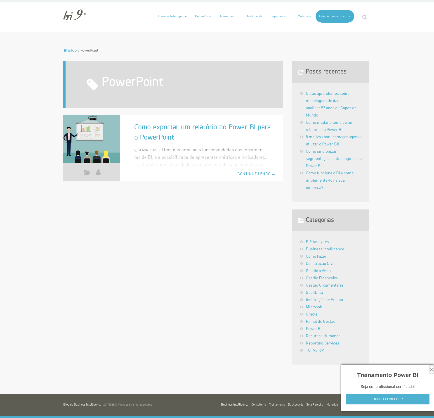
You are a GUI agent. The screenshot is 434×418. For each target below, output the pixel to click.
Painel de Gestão (320, 322)
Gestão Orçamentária (324, 285)
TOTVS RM (315, 351)
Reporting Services (322, 343)
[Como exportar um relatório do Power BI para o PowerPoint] (91, 139)
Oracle (311, 314)
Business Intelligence (172, 16)
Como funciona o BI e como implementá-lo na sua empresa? (330, 180)
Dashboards (254, 16)
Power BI (314, 329)
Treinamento (228, 16)
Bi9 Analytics (317, 242)
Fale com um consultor (335, 16)
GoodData (314, 293)
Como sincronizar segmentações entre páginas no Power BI (334, 159)
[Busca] (360, 11)
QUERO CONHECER (388, 399)
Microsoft (314, 307)
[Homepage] (74, 15)
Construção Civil (320, 264)
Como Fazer (87, 173)
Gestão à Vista (318, 271)
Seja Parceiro (280, 16)
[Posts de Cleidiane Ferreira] (98, 172)
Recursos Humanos (323, 336)
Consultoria (203, 16)
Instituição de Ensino (324, 300)
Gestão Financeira (322, 278)
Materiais (304, 16)
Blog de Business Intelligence (82, 404)
